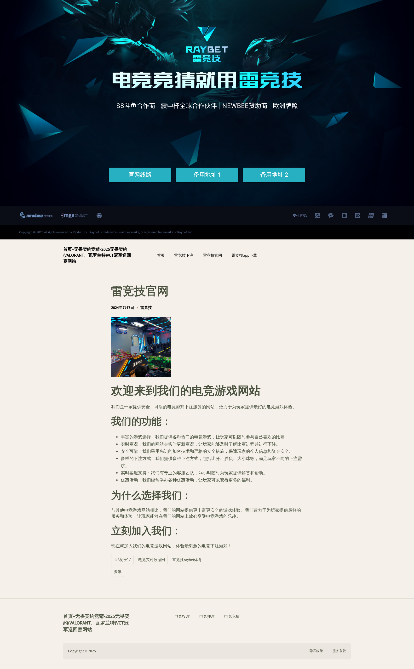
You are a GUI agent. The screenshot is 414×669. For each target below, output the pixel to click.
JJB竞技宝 (122, 559)
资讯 (117, 571)
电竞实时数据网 (151, 559)
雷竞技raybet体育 (187, 559)
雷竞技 (146, 307)
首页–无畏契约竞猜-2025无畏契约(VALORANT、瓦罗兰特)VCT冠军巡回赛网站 (97, 255)
